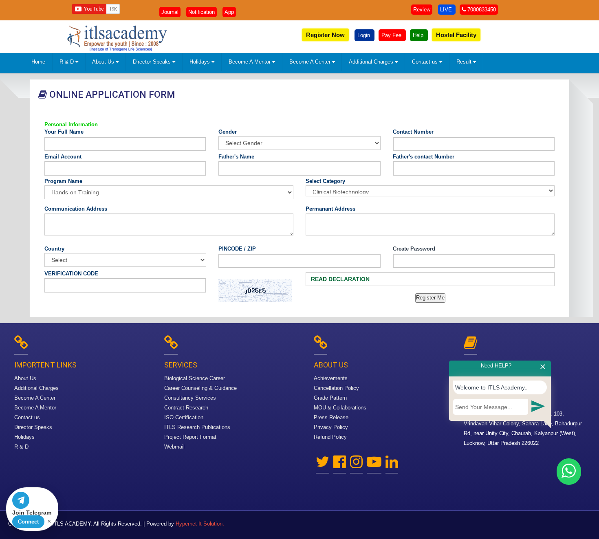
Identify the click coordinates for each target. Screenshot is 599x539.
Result (464, 62)
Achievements (331, 378)
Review (421, 10)
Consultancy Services (190, 398)
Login (364, 35)
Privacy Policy (331, 427)
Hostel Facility (456, 34)
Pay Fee (392, 35)
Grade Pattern (330, 398)
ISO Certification (183, 417)
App (229, 12)
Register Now (325, 34)
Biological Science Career (194, 378)
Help (419, 35)
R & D (67, 62)
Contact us (425, 62)
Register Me (430, 298)
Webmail (174, 447)
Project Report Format (190, 437)
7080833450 (481, 10)
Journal (169, 12)
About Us (104, 62)
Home (38, 62)
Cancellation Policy (336, 388)
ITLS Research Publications (197, 427)
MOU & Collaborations (340, 408)
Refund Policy (330, 437)
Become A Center (310, 62)
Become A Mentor (250, 62)
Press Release (331, 417)
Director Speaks (152, 62)
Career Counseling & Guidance (200, 388)
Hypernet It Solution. (200, 524)
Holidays (200, 62)
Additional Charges (372, 62)
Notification (201, 12)
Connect (28, 522)
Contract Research (186, 408)
